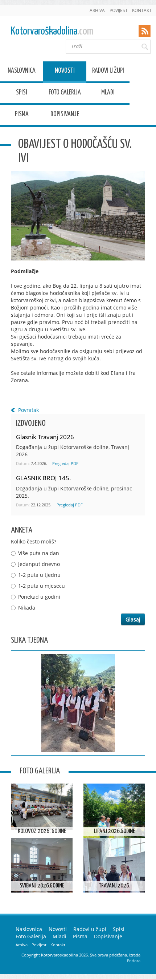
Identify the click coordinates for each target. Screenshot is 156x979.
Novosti (65, 71)
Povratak (28, 409)
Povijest (119, 10)
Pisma (22, 115)
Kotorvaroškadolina (52, 31)
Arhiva (97, 10)
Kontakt (142, 10)
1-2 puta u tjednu (39, 574)
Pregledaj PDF (65, 463)
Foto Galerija (65, 93)
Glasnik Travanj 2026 (45, 437)
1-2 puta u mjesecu (41, 585)
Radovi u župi (108, 71)
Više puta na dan (38, 553)
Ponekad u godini (39, 596)
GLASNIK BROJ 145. (43, 478)
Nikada (26, 607)
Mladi (108, 93)
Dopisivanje (64, 115)
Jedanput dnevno (39, 564)
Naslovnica (22, 71)
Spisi (21, 93)
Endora (133, 960)
